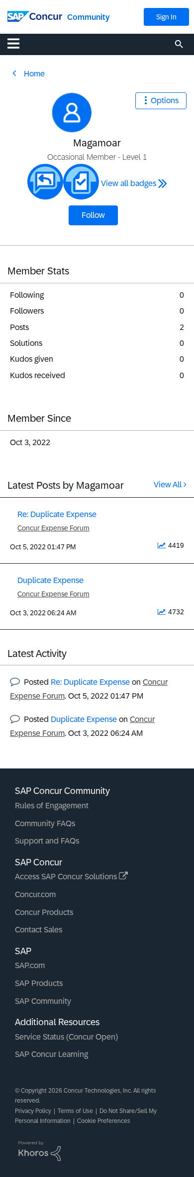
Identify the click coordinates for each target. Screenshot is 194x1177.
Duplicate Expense (50, 580)
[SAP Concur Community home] (34, 15)
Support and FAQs (47, 841)
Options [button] (165, 100)
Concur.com (35, 894)
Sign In (166, 17)
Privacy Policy (33, 1111)
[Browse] (18, 43)
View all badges (128, 183)
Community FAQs (45, 823)
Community (88, 17)
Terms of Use (75, 1111)
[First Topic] (81, 181)
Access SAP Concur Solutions (67, 876)
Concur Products (44, 912)
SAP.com (30, 965)
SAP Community (43, 1001)
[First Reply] (45, 181)
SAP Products (39, 983)
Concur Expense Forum (53, 528)
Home (34, 73)
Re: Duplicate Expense (57, 514)
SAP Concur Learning (51, 1054)
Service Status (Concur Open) (66, 1037)
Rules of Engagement (52, 805)
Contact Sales (38, 929)
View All (168, 484)
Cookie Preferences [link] (103, 1120)
